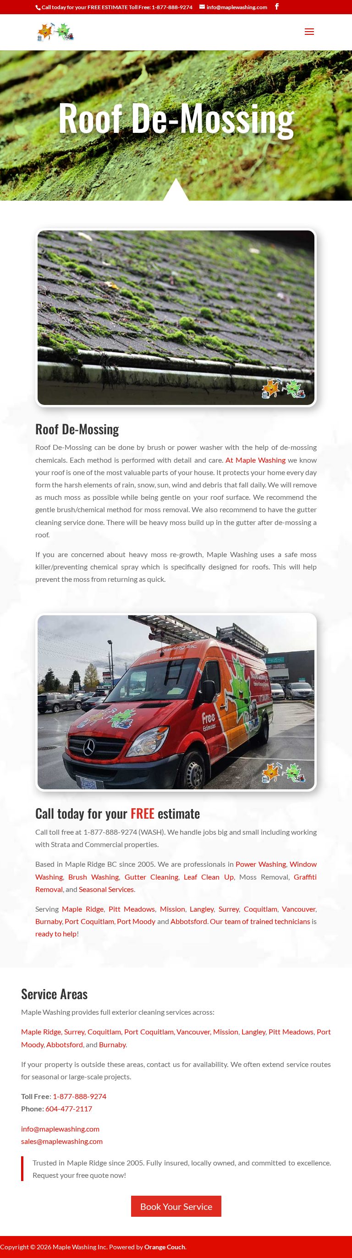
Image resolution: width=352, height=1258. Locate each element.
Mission (172, 908)
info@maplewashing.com (60, 1128)
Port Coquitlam (89, 921)
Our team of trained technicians (260, 921)
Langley (202, 908)
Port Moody (136, 921)
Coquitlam (260, 908)
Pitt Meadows (132, 908)
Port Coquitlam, (150, 1031)
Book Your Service (176, 1206)
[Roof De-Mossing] (176, 404)
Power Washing (261, 863)
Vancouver (298, 908)
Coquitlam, (106, 1031)
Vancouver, (194, 1031)
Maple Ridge (83, 908)
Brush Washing (93, 876)
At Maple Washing (256, 459)
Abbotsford (188, 921)
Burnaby (48, 921)
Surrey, (76, 1031)
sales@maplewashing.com (62, 1141)
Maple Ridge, (42, 1031)
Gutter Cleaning (151, 876)
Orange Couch (164, 1247)
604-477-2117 (68, 1108)
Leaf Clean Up (208, 876)
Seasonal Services (106, 889)
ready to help (56, 933)
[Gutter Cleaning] (176, 788)
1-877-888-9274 (79, 1096)
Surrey (229, 908)
